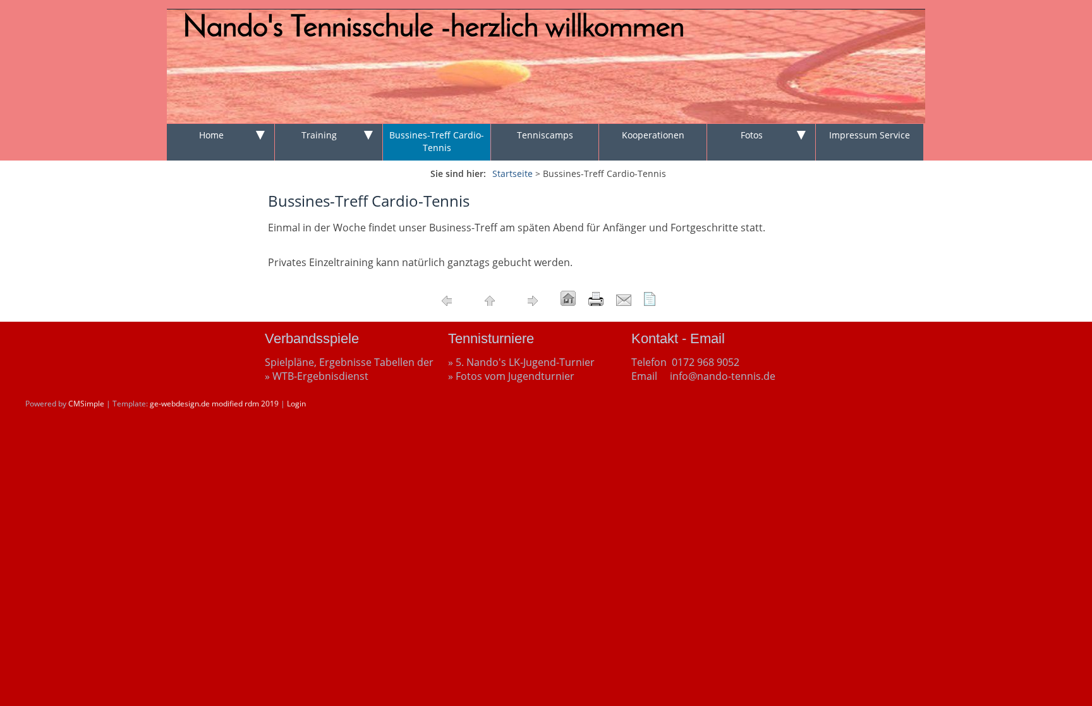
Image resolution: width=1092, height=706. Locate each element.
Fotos (752, 135)
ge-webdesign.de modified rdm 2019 (214, 403)
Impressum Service (869, 135)
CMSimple (86, 403)
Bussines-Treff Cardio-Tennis (436, 141)
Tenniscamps (545, 135)
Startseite (512, 173)
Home (211, 135)
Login (296, 403)
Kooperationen (653, 135)
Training (319, 135)
